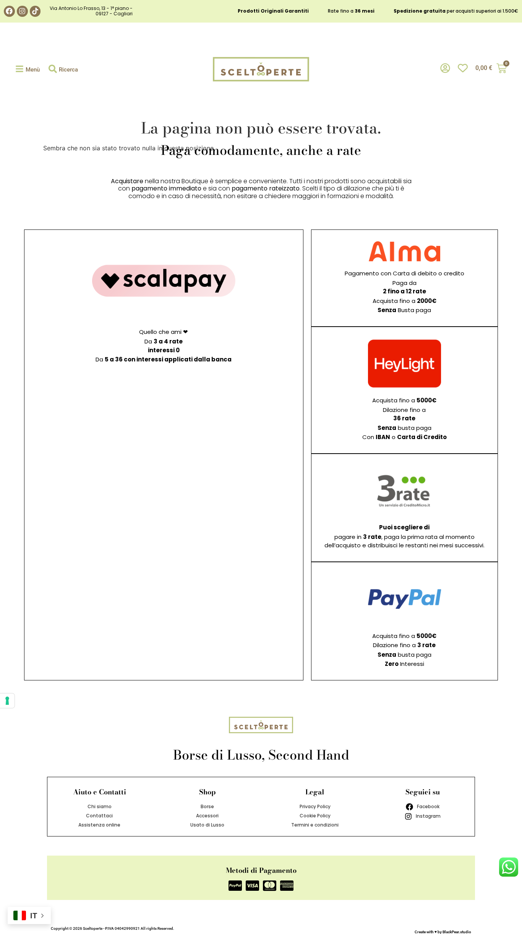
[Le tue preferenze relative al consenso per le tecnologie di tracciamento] (7, 700)
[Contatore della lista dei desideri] (463, 68)
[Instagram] (22, 11)
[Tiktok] (35, 11)
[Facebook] (9, 11)
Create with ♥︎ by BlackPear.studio (443, 932)
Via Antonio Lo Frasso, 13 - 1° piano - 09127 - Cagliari (91, 11)
